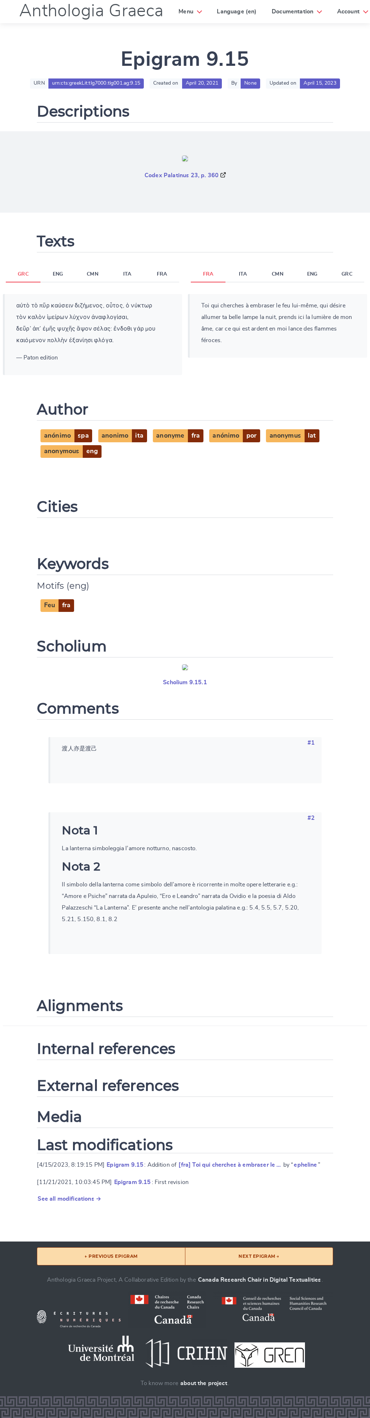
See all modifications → (69, 1199)
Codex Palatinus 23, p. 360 (182, 175)
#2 (311, 818)
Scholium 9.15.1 (185, 682)
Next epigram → (258, 1256)
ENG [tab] (58, 274)
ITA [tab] (127, 274)
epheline (305, 1165)
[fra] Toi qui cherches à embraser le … (229, 1165)
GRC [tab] (23, 274)
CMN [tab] (92, 274)
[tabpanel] (92, 334)
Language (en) (237, 11)
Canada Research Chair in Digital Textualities (259, 1280)
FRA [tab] (162, 274)
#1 (311, 743)
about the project (203, 1383)
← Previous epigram (111, 1256)
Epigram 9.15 (125, 1165)
